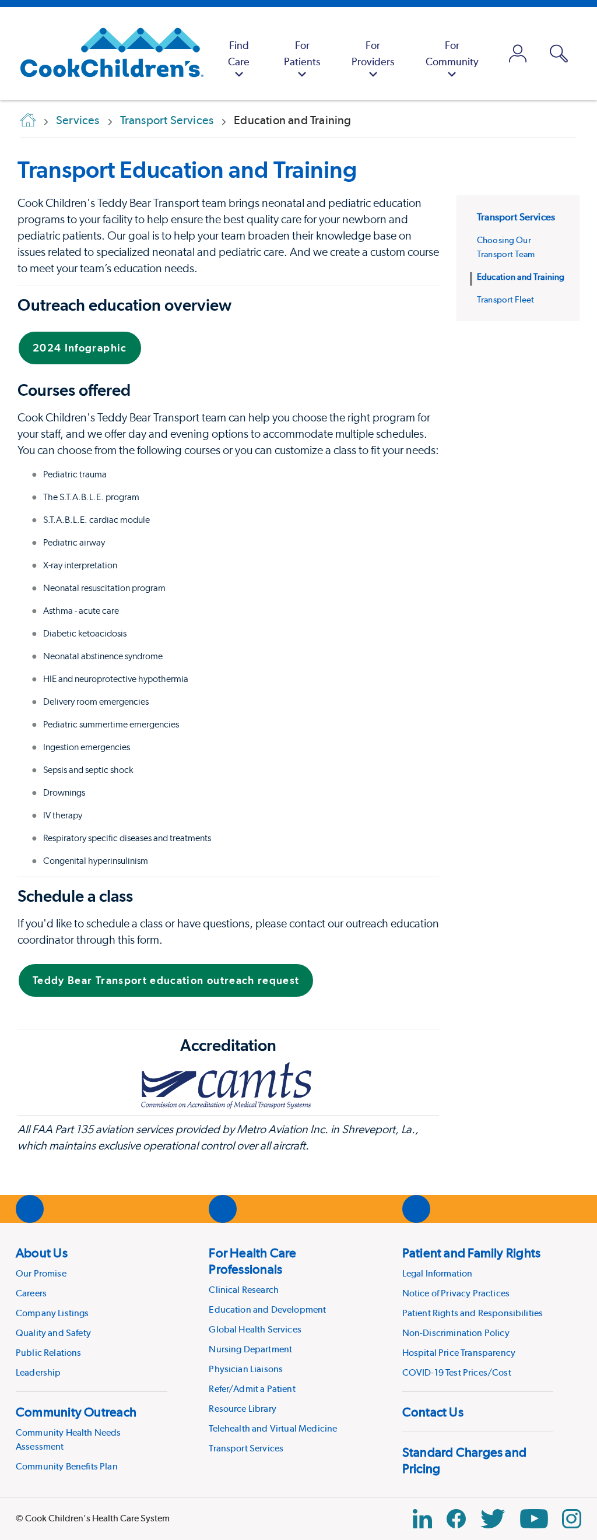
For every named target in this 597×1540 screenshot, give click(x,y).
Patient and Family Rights (471, 1252)
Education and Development (267, 1309)
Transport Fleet (505, 299)
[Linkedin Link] (422, 1518)
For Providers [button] (373, 53)
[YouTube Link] (534, 1518)
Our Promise (41, 1273)
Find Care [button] (239, 53)
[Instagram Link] (571, 1518)
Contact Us (432, 1411)
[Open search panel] (559, 53)
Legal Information (437, 1273)
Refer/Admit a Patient (252, 1388)
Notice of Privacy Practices (456, 1293)
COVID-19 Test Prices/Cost (456, 1372)
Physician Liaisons (246, 1368)
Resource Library (242, 1408)
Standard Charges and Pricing (464, 1460)
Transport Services (516, 217)
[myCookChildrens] (518, 53)
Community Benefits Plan (67, 1466)
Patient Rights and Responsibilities (472, 1313)
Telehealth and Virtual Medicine (273, 1428)
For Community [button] (452, 53)
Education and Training (520, 277)
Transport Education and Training (187, 169)
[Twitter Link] (492, 1518)
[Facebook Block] (456, 1518)
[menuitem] (238, 53)
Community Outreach (76, 1411)
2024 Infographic (80, 348)
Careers (31, 1293)
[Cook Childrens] (106, 53)
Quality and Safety (53, 1332)
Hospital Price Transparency (458, 1352)
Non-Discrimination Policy (456, 1332)
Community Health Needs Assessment (68, 1439)
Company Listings (52, 1313)
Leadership (38, 1372)
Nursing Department (250, 1349)
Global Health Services (255, 1329)
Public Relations (49, 1352)
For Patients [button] (302, 53)
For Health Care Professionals (252, 1261)
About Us (42, 1252)
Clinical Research (244, 1289)
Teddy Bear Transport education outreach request (166, 980)
